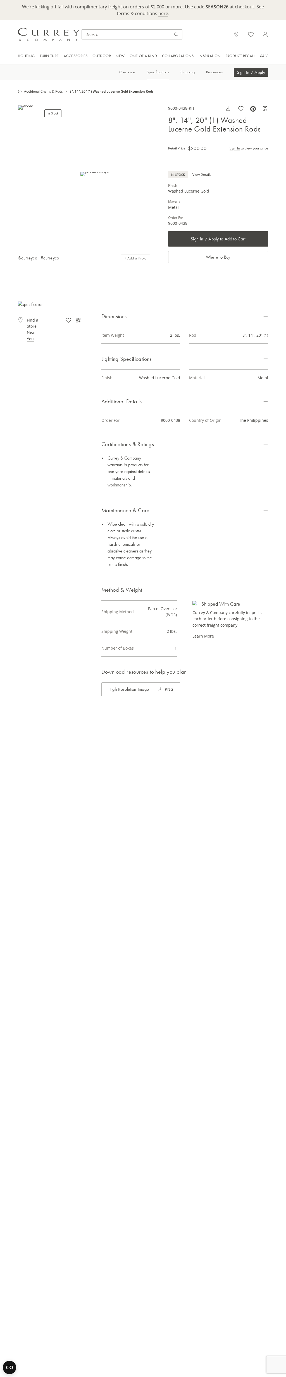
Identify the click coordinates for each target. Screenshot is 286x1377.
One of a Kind (143, 55)
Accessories (76, 55)
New (120, 55)
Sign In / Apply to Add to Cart (218, 239)
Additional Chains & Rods (43, 91)
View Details (201, 174)
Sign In (235, 148)
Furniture (49, 55)
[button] (95, 174)
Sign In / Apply (251, 72)
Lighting (26, 55)
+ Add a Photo (135, 258)
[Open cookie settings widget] (9, 1367)
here (163, 13)
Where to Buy (218, 257)
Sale (264, 55)
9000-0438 (177, 223)
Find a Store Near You (32, 329)
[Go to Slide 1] (25, 112)
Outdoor (101, 55)
